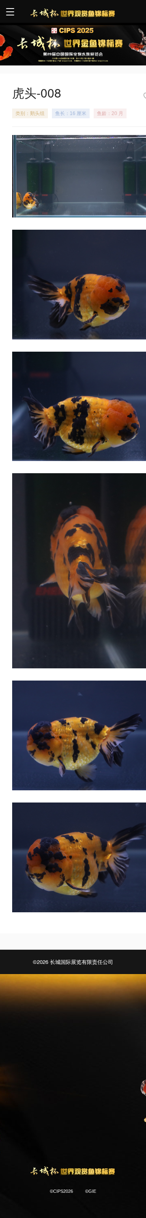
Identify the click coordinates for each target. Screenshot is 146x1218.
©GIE (90, 1191)
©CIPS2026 (61, 1191)
